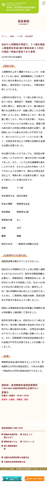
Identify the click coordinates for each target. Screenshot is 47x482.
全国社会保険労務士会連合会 (16, 457)
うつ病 (19, 36)
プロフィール (28, 441)
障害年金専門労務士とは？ (10, 436)
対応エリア (27, 434)
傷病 (12, 36)
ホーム (4, 36)
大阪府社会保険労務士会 (14, 462)
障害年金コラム (10, 441)
